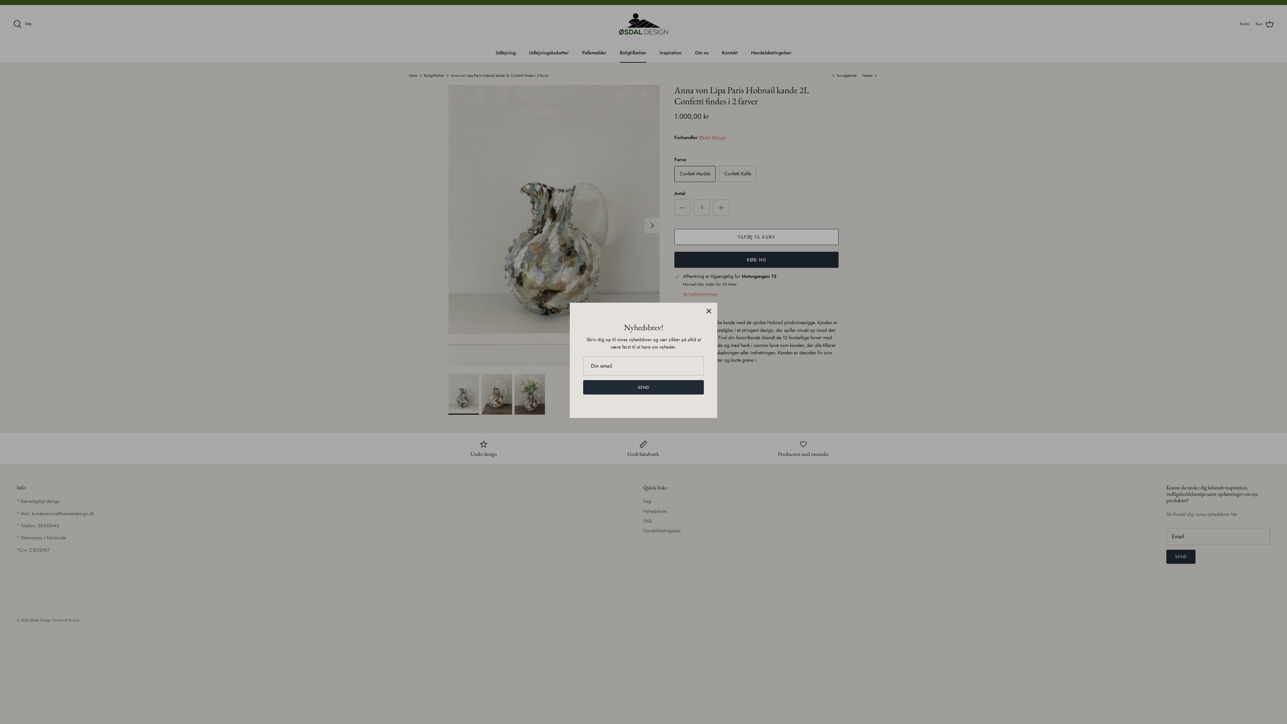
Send (644, 387)
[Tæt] (708, 311)
